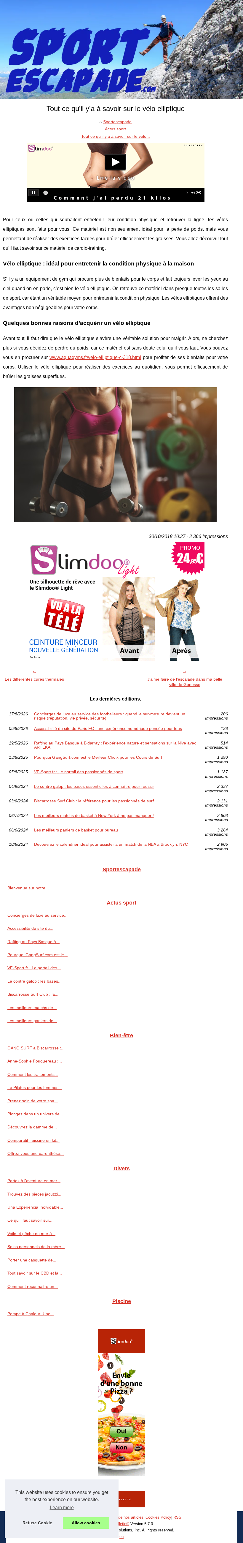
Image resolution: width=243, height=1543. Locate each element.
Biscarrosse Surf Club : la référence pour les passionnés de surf (94, 801)
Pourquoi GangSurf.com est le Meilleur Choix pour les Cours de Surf (98, 757)
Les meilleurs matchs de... (32, 1007)
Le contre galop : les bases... (34, 981)
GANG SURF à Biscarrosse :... (36, 1048)
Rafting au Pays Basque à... (33, 941)
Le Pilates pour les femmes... (34, 1087)
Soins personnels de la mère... (36, 1246)
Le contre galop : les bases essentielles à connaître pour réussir (94, 786)
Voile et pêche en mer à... (31, 1233)
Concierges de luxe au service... (37, 915)
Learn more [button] (62, 1507)
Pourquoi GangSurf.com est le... (37, 954)
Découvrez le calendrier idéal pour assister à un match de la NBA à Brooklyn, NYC (111, 844)
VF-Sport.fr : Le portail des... (34, 967)
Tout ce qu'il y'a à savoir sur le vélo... (115, 136)
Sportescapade (117, 121)
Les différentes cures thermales (34, 679)
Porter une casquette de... (31, 1260)
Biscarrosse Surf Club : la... (32, 994)
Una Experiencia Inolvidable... (35, 1207)
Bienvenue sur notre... (28, 888)
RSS (177, 1517)
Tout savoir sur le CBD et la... (34, 1273)
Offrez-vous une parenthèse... (35, 1153)
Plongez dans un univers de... (35, 1114)
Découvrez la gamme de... (32, 1127)
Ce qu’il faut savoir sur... (29, 1220)
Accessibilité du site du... (30, 928)
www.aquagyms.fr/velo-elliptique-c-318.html (95, 357)
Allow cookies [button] (86, 1522)
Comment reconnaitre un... (32, 1286)
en (121, 1536)
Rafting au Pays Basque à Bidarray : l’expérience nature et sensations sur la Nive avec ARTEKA (115, 745)
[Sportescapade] (121, 49)
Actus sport (115, 129)
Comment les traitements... (32, 1074)
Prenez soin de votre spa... (32, 1100)
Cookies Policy (158, 1517)
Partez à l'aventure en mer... (33, 1180)
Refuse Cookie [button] (37, 1522)
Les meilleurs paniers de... (32, 1020)
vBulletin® (120, 1524)
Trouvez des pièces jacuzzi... (34, 1194)
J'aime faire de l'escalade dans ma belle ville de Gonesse (184, 682)
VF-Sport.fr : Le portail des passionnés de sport (78, 772)
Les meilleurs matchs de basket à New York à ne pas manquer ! (94, 815)
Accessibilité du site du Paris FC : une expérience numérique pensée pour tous (108, 728)
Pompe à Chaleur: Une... (30, 1313)
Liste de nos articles (126, 1517)
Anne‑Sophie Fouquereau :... (34, 1061)
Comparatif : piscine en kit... (33, 1140)
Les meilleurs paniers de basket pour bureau (76, 830)
